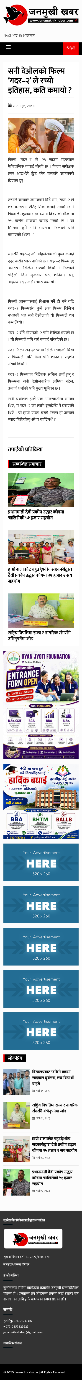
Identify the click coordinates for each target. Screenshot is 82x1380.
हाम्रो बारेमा (10, 1275)
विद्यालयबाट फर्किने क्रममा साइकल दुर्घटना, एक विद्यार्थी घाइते (53, 1078)
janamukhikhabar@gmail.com (23, 1332)
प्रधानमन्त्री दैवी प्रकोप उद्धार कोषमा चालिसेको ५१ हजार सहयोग (36, 515)
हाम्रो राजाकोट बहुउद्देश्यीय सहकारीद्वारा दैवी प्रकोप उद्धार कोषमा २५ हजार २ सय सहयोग (40, 575)
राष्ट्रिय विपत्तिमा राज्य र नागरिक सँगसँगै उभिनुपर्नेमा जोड (39, 636)
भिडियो (71, 48)
